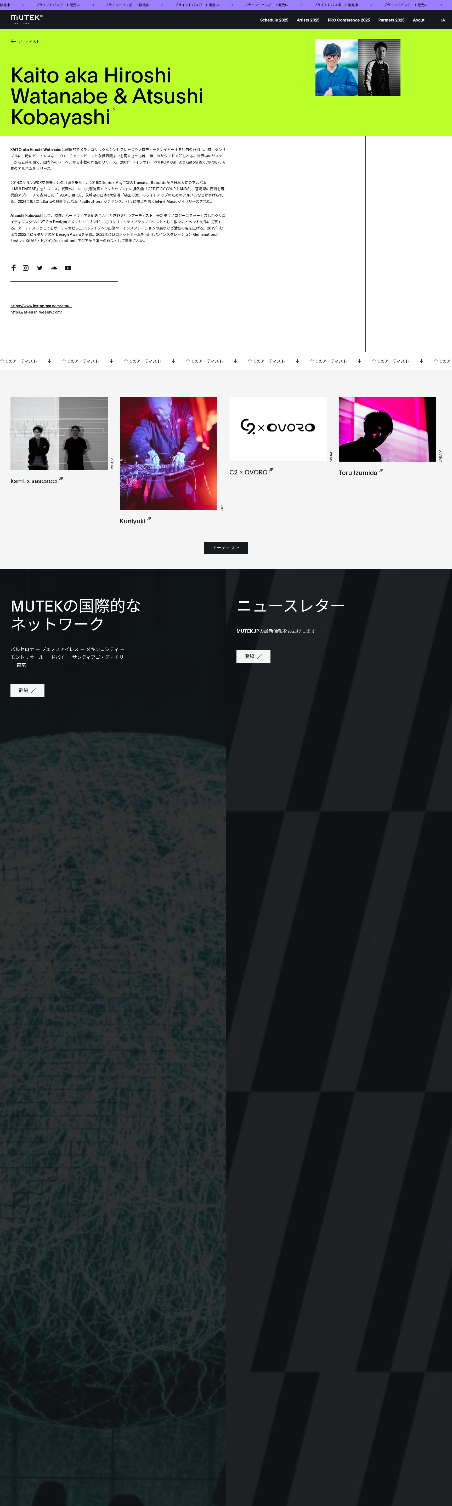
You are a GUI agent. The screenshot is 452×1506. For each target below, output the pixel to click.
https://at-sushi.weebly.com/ (36, 311)
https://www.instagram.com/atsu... (41, 305)
